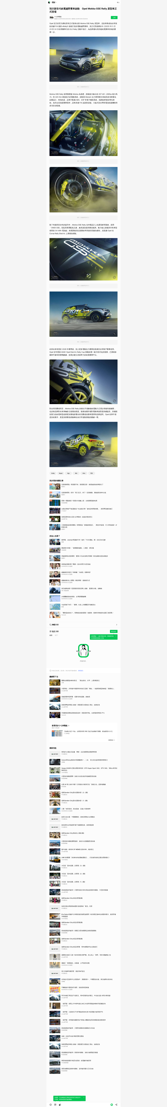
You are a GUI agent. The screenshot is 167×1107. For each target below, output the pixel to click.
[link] (55, 1105)
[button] (51, 1105)
